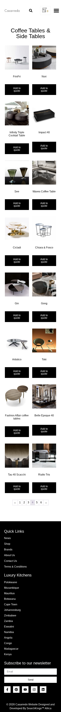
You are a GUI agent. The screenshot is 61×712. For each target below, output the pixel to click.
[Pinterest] (16, 689)
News (7, 538)
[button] (31, 10)
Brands (8, 549)
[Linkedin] (43, 689)
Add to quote (17, 89)
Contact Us (10, 561)
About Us (9, 555)
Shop (7, 543)
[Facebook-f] (7, 689)
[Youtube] (25, 689)
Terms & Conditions (15, 566)
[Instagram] (34, 689)
